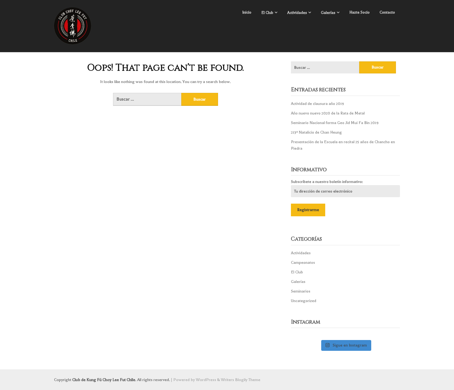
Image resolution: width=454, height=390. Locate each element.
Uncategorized (303, 301)
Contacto (387, 12)
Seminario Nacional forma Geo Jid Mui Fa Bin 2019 (335, 123)
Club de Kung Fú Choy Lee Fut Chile (103, 379)
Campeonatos (303, 262)
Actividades (297, 12)
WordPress (206, 379)
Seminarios (300, 291)
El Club (267, 12)
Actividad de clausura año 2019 (317, 104)
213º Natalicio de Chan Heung (316, 132)
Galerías (328, 12)
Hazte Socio (359, 12)
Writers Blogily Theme (240, 379)
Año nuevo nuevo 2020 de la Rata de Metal (328, 113)
